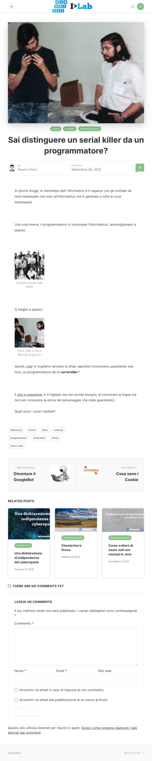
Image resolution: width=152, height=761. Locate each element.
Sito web (104, 671)
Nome (20, 671)
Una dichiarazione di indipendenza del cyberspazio (28, 557)
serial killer (39, 437)
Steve (55, 437)
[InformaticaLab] (72, 6)
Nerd (45, 430)
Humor (55, 129)
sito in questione (29, 395)
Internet (70, 129)
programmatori (18, 437)
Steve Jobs (16, 445)
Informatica (23, 545)
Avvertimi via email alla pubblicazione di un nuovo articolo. (63, 700)
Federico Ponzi (27, 169)
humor (31, 430)
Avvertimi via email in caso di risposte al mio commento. (61, 690)
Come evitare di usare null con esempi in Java (120, 549)
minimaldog (14, 752)
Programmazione (89, 129)
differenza (16, 430)
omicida (58, 430)
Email (61, 671)
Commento (24, 623)
